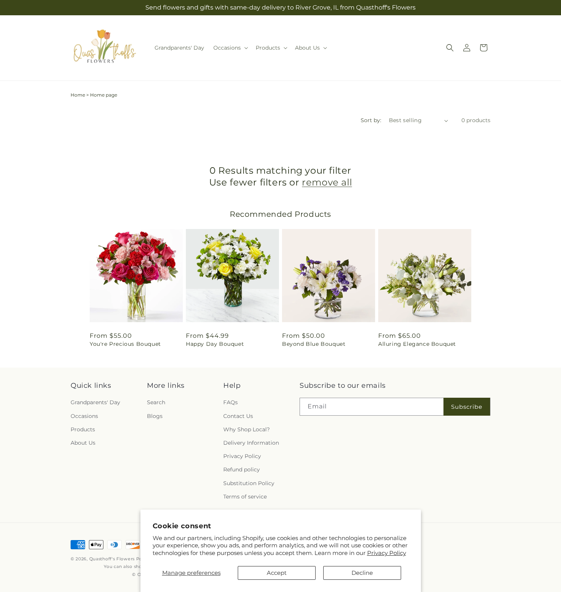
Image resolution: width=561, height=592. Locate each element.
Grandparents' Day (95, 402)
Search (156, 402)
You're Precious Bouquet (125, 343)
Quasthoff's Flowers (112, 558)
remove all (327, 182)
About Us (83, 442)
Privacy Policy (386, 553)
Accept (277, 572)
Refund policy (241, 469)
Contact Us (238, 416)
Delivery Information (251, 442)
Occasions (84, 416)
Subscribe (466, 406)
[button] (230, 48)
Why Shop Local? (246, 429)
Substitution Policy (248, 483)
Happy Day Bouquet (215, 343)
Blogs (155, 416)
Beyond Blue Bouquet (313, 343)
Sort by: (371, 120)
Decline (362, 572)
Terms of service (245, 496)
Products (83, 429)
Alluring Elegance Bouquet (417, 343)
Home (78, 95)
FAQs (230, 402)
